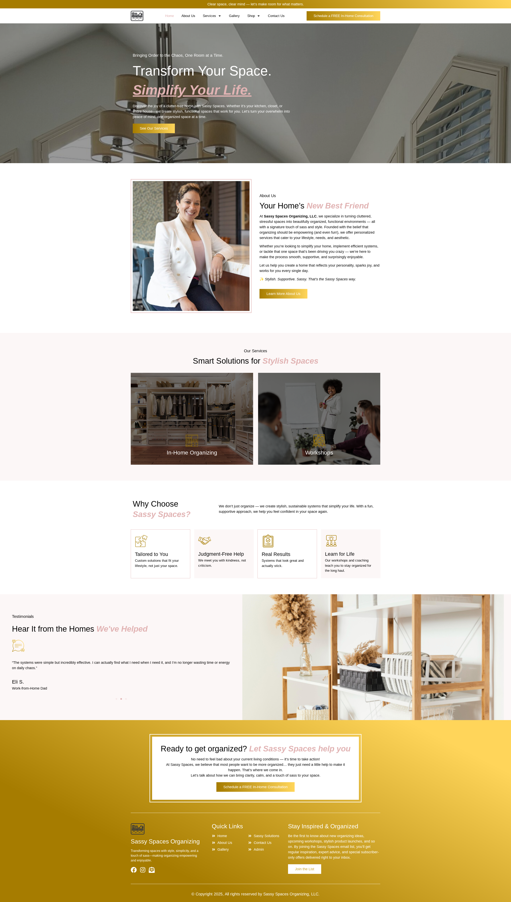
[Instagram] (143, 870)
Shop (251, 16)
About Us (188, 16)
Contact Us (276, 16)
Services (209, 16)
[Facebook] (134, 870)
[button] (116, 699)
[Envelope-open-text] (152, 870)
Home (169, 16)
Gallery (234, 16)
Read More (192, 454)
